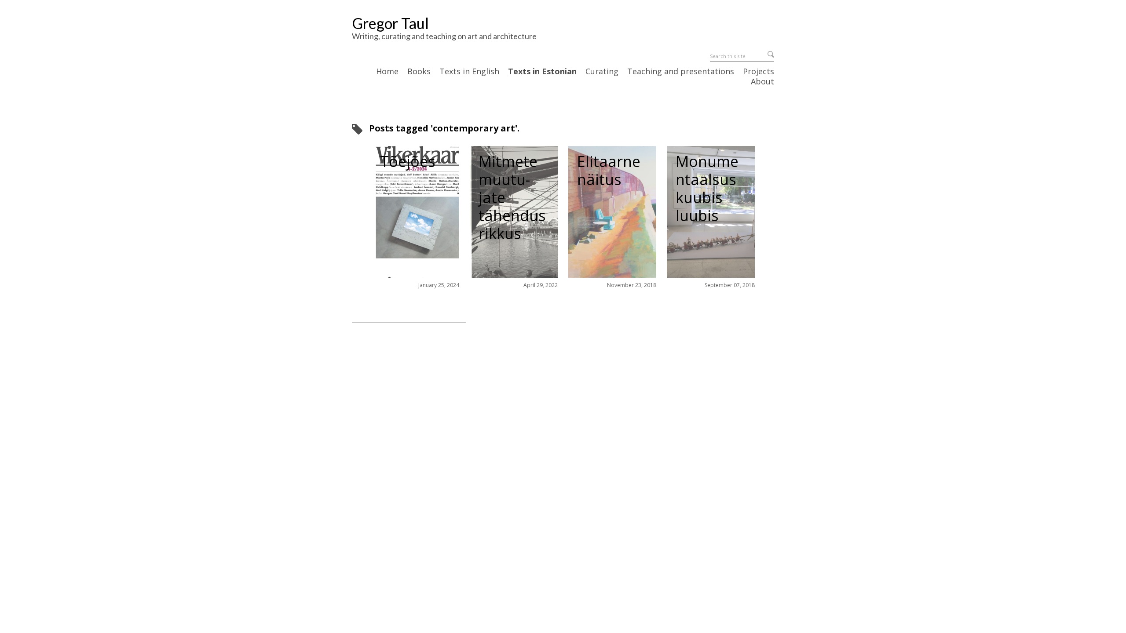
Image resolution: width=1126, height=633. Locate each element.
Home (387, 71)
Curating (601, 71)
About (762, 82)
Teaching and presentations (680, 71)
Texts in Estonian (542, 71)
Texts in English (469, 71)
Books (419, 71)
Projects (758, 71)
